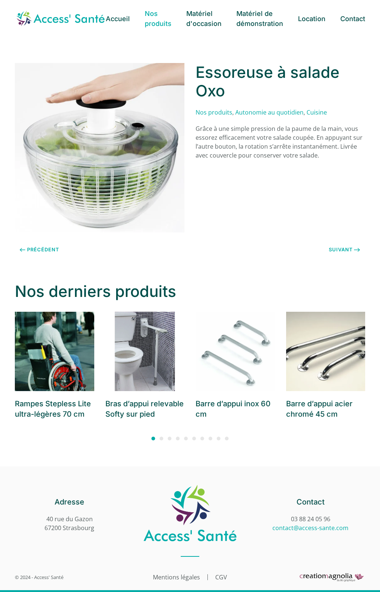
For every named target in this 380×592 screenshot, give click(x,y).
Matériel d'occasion (204, 18)
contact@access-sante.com (310, 528)
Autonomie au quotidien (269, 112)
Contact (352, 19)
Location (311, 19)
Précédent (43, 249)
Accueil (118, 19)
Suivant (341, 249)
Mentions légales (176, 577)
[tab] (153, 438)
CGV (221, 577)
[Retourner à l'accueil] (60, 18)
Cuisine (317, 112)
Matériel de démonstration (259, 18)
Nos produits (158, 18)
